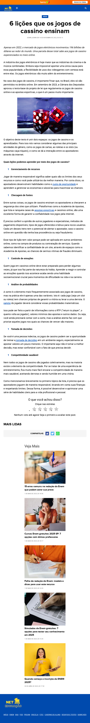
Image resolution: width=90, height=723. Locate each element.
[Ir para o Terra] (45, 2)
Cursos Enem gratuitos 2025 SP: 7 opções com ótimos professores (42, 535)
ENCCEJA (34, 714)
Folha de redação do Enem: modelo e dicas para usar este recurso (44, 583)
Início (45, 16)
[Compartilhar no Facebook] (47, 433)
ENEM (11, 714)
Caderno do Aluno (52, 714)
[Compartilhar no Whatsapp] (58, 433)
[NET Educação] (8, 8)
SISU (17, 714)
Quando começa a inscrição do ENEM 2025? (44, 681)
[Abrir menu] (17, 8)
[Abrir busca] (85, 8)
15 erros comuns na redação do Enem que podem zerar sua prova (44, 488)
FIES (21, 714)
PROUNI (27, 714)
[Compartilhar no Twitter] (52, 433)
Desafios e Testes (69, 714)
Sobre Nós (82, 714)
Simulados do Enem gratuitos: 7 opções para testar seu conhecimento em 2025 (44, 631)
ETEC (41, 714)
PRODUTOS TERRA (80, 2)
